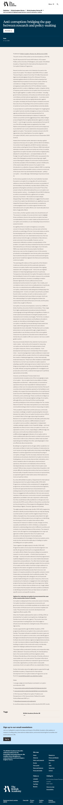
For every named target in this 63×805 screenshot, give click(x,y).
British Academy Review (18, 10)
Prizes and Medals (54, 758)
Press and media (37, 770)
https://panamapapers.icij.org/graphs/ (25, 701)
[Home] (9, 4)
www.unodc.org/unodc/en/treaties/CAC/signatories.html (30, 688)
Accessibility (50, 789)
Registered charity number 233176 (10, 801)
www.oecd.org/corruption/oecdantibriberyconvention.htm (30, 691)
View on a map (50, 787)
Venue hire (51, 768)
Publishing (6, 10)
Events (35, 763)
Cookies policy (41, 801)
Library (51, 770)
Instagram (36, 781)
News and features (38, 768)
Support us (52, 755)
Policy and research (38, 760)
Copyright (25, 800)
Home (34, 755)
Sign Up (7, 739)
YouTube (35, 784)
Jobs (50, 765)
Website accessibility (51, 801)
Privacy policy (32, 801)
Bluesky (35, 786)
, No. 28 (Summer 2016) (33, 54)
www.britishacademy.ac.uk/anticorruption (30, 676)
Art (50, 763)
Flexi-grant (36, 765)
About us (35, 758)
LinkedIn (35, 779)
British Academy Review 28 (34, 10)
